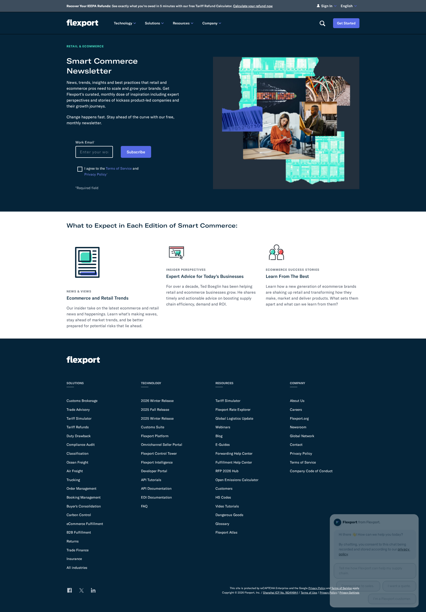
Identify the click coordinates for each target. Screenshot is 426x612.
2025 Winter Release (157, 418)
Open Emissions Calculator (236, 480)
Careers (296, 409)
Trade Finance (78, 550)
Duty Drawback (79, 436)
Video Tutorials (227, 506)
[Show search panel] (322, 23)
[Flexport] (82, 23)
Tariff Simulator (79, 418)
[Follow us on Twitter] (81, 590)
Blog (218, 436)
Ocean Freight (77, 462)
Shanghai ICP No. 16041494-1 (280, 592)
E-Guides (222, 444)
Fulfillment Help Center (233, 462)
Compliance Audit (81, 444)
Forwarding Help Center (233, 453)
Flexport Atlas (226, 532)
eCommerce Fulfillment (85, 524)
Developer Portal (154, 471)
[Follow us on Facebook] (69, 590)
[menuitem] (125, 23)
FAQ (144, 506)
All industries (77, 567)
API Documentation (156, 488)
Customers (223, 488)
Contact (296, 444)
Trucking (73, 480)
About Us (297, 400)
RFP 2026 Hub (226, 471)
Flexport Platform (155, 436)
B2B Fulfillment (79, 532)
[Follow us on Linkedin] (93, 590)
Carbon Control (79, 515)
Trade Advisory (78, 409)
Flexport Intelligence (157, 462)
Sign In (326, 6)
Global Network (302, 436)
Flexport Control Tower (159, 453)
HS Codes (223, 497)
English (347, 6)
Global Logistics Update (234, 418)
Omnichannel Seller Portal (161, 444)
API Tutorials (151, 480)
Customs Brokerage (82, 400)
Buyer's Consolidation (84, 506)
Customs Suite (152, 427)
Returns (73, 541)
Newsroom (298, 427)
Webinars (222, 427)
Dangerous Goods (229, 515)
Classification (78, 453)
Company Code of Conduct (311, 471)
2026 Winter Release (157, 400)
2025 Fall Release (155, 409)
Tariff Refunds (78, 427)
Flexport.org (299, 418)
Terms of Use (309, 592)
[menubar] (212, 23)
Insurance (74, 559)
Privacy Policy (95, 174)
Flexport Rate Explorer (232, 409)
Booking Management (84, 497)
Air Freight (75, 471)
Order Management (81, 488)
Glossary (222, 524)
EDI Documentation (156, 497)
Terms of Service (119, 168)
